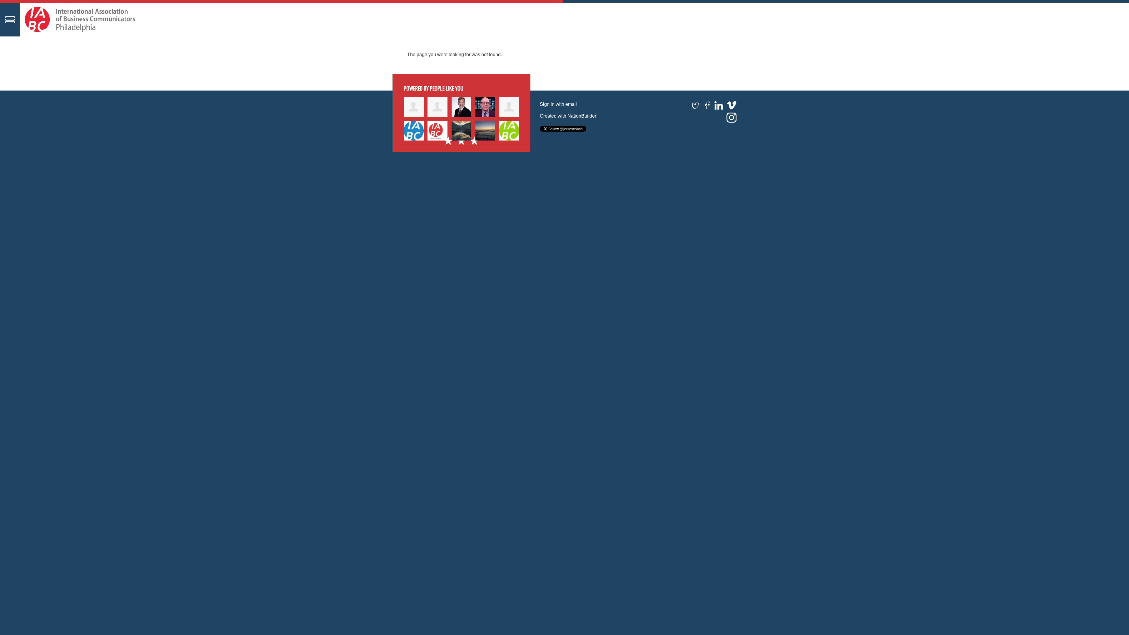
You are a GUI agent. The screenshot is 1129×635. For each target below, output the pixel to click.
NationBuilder (581, 115)
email (571, 104)
